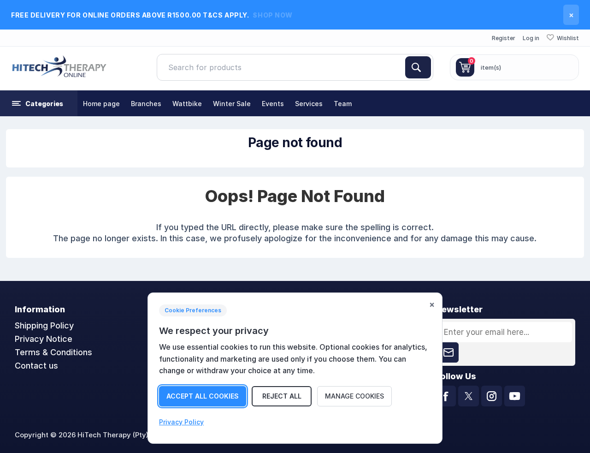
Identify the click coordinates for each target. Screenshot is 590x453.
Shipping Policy (44, 325)
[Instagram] (491, 396)
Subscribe (448, 352)
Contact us (36, 365)
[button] (39, 103)
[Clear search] (401, 67)
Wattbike (187, 103)
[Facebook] (445, 396)
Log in (531, 38)
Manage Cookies (354, 396)
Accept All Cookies (202, 396)
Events (273, 103)
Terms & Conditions (53, 352)
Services (309, 103)
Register (503, 38)
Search (418, 67)
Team (343, 103)
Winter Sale (232, 103)
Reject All (281, 396)
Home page (101, 103)
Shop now (272, 15)
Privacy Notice (43, 339)
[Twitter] (468, 396)
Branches (146, 103)
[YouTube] (514, 396)
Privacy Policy (181, 422)
